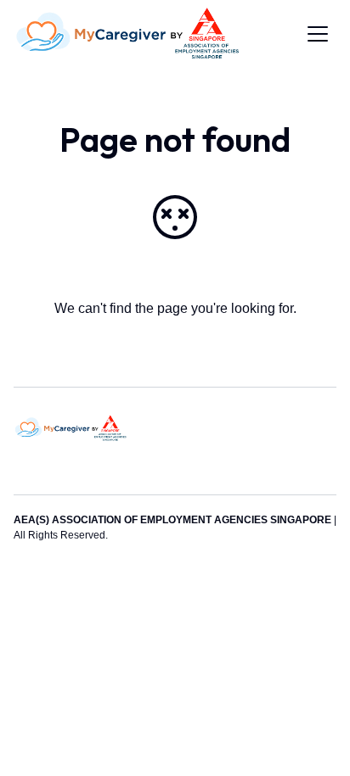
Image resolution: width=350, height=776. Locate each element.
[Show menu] (317, 33)
